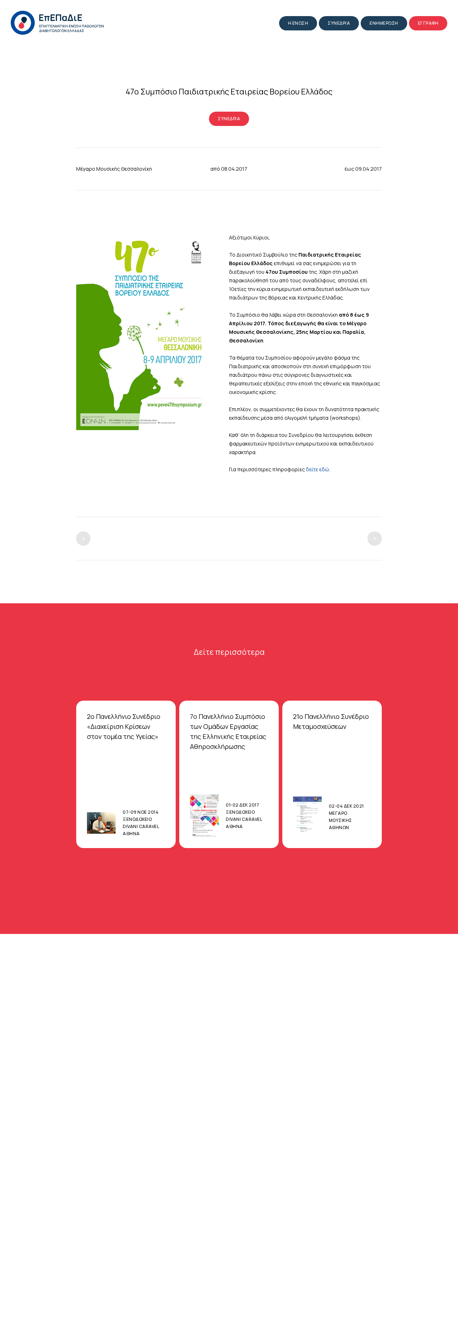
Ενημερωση (384, 23)
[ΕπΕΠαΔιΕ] (57, 23)
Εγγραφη (428, 23)
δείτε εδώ (317, 469)
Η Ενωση (298, 23)
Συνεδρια (339, 23)
